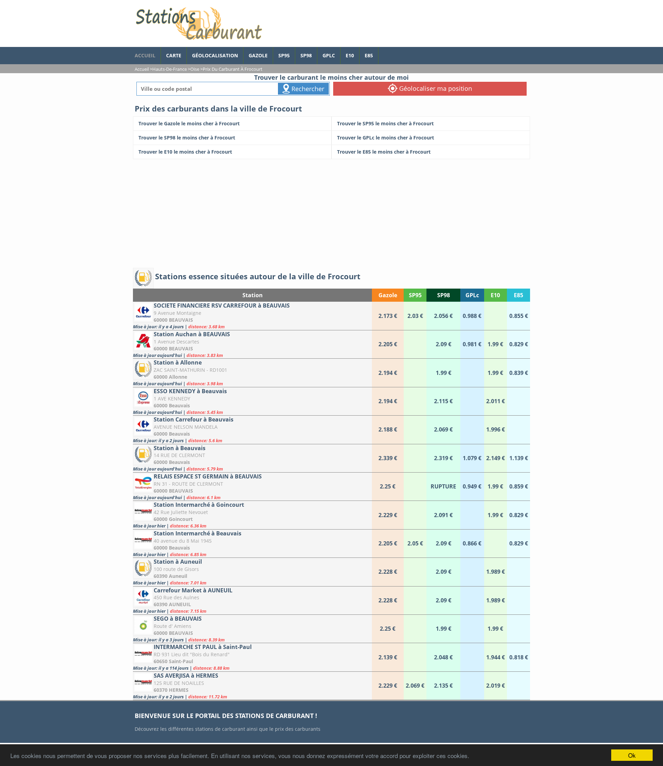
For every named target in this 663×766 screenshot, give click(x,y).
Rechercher (307, 89)
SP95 (284, 55)
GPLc (329, 55)
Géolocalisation (215, 55)
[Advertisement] (331, 211)
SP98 (306, 55)
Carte (173, 55)
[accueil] (198, 23)
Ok (632, 755)
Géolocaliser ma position (434, 88)
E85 (369, 55)
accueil (145, 55)
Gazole (258, 55)
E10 (350, 55)
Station (252, 295)
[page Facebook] (383, 52)
